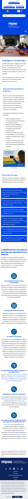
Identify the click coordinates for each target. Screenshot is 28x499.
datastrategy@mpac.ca (11, 81)
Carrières (15, 471)
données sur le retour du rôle (14, 317)
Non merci (8, 496)
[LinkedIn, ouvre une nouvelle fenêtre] (14, 469)
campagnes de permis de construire (17, 434)
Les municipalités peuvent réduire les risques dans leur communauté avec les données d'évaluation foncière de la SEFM (13, 231)
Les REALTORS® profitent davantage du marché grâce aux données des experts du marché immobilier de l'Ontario (13, 202)
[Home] (14, 25)
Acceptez (17, 496)
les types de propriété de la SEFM (19, 374)
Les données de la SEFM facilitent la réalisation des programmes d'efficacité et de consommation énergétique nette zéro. (13, 211)
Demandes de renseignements (15, 475)
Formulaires (15, 477)
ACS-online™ (7, 424)
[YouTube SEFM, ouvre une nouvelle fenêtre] (22, 469)
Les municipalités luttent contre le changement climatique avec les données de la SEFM (13, 239)
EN (18, 11)
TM (13, 285)
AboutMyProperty (9, 285)
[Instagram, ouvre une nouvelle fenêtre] (10, 469)
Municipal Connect (18, 321)
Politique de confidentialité (6, 493)
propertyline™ (17, 341)
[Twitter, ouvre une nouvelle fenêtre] (18, 469)
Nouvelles (15, 473)
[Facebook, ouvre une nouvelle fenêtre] (6, 469)
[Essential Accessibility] (7, 11)
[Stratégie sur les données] (14, 158)
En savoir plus (14, 167)
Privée (15, 479)
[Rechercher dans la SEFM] (24, 15)
